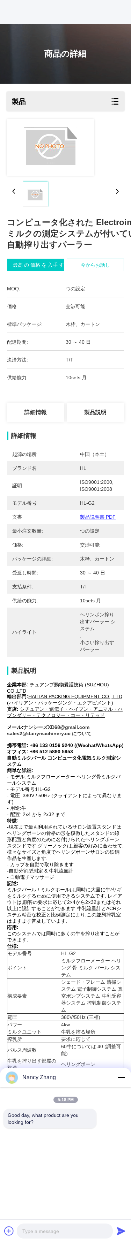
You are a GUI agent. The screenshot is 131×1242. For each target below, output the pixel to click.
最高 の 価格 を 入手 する (41, 265)
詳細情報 (35, 412)
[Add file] (9, 1231)
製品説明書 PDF (98, 517)
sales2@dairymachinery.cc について (49, 733)
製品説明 (95, 412)
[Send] (121, 1231)
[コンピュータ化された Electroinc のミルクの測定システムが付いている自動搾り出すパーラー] (50, 147)
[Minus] (121, 1077)
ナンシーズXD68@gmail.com (56, 727)
